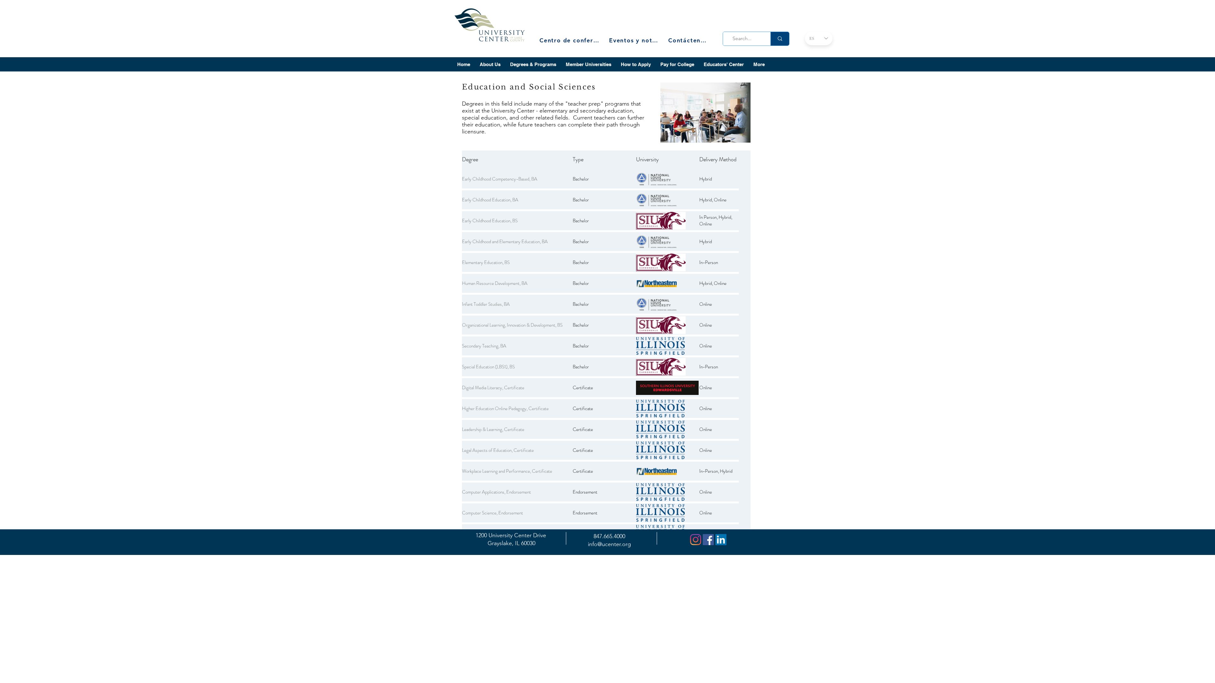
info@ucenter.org (609, 544)
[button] (490, 64)
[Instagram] (695, 539)
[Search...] (779, 39)
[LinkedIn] (720, 539)
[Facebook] (708, 539)
